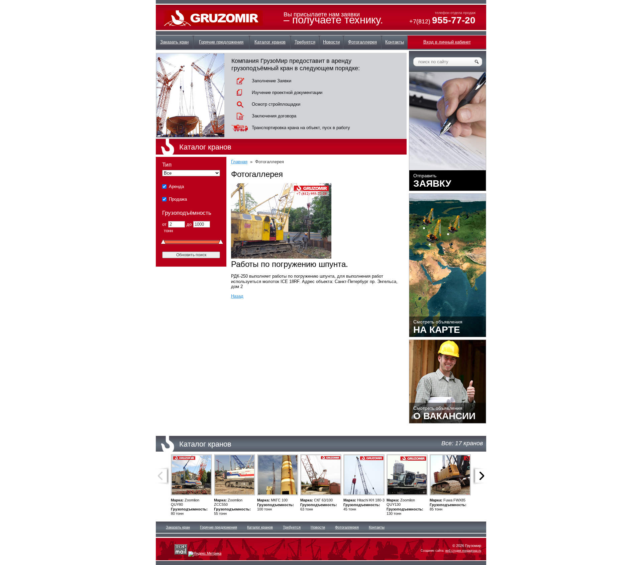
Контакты (377, 527)
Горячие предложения (218, 527)
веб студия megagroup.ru (463, 550)
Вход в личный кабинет (447, 41)
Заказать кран (178, 527)
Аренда (176, 186)
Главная (239, 161)
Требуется (292, 527)
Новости (318, 527)
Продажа (178, 199)
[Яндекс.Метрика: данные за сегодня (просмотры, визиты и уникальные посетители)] (204, 554)
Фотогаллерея (347, 527)
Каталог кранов (260, 527)
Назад (237, 296)
